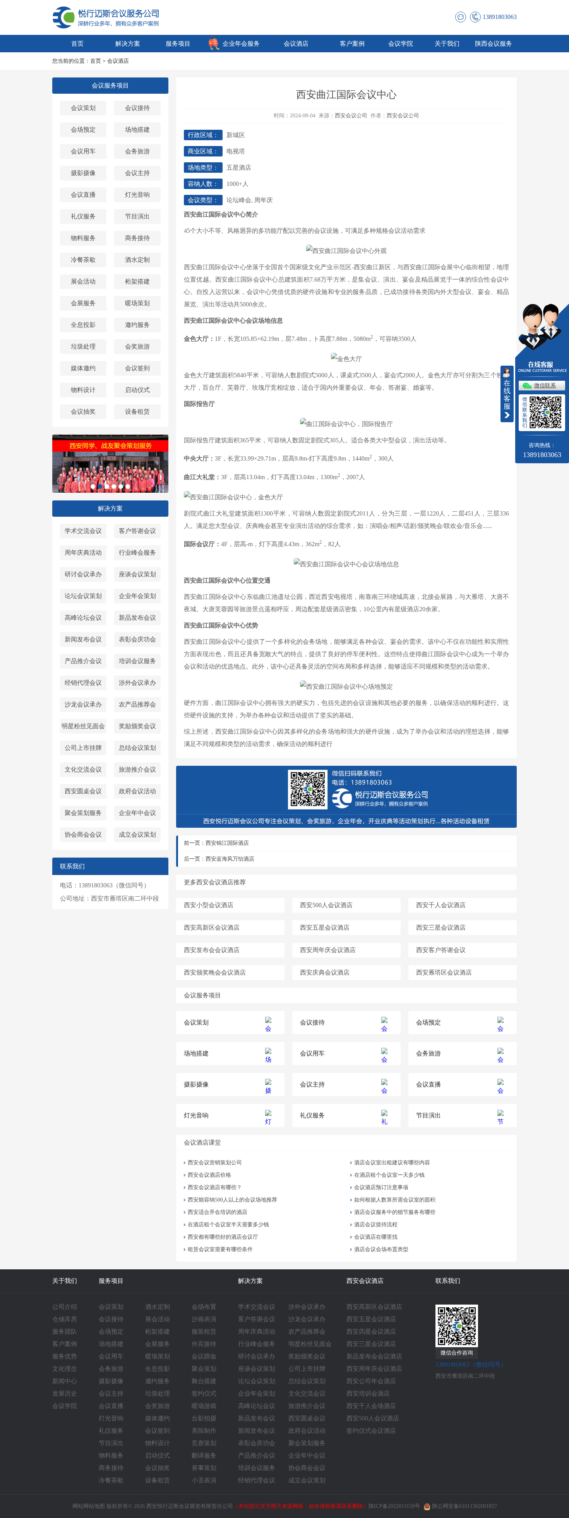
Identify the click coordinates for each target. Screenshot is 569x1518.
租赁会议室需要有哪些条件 (222, 1249)
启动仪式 (137, 390)
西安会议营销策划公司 (215, 1163)
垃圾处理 (83, 346)
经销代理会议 (83, 682)
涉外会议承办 (137, 682)
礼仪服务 (83, 216)
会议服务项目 (110, 85)
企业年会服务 (241, 43)
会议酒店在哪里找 (376, 1237)
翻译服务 (204, 1455)
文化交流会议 (83, 769)
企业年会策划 (137, 596)
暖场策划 (137, 303)
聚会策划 (204, 1368)
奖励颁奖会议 (137, 726)
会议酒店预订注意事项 (381, 1187)
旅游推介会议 (137, 769)
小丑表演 (204, 1480)
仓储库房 (64, 1319)
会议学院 (400, 43)
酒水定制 (137, 259)
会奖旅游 (137, 346)
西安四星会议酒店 (371, 1331)
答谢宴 (397, 387)
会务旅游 (137, 151)
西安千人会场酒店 (371, 1406)
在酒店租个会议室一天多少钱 (389, 1175)
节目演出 (137, 216)
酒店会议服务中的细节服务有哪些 (394, 1212)
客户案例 (352, 43)
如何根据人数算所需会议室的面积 (394, 1200)
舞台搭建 (204, 1381)
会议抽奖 (83, 411)
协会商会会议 (83, 834)
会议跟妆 (204, 1356)
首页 (77, 43)
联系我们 (447, 1280)
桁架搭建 (137, 281)
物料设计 (83, 390)
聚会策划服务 (83, 813)
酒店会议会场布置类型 (381, 1249)
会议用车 (83, 151)
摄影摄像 (83, 173)
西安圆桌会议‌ (83, 791)
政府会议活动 (137, 791)
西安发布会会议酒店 (212, 950)
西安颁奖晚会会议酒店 (215, 972)
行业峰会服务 (137, 552)
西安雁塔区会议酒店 (444, 972)
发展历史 (64, 1393)
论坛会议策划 (83, 596)
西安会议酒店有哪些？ (215, 1187)
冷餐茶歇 (83, 259)
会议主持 (137, 173)
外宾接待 (204, 1344)
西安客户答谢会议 (441, 950)
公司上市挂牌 (83, 747)
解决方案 (127, 43)
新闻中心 (64, 1381)
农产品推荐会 (137, 704)
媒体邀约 (83, 368)
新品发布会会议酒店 (374, 1356)
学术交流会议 (83, 531)
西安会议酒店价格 (209, 1175)
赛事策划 (204, 1468)
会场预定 (83, 129)
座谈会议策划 (137, 574)
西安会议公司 (351, 116)
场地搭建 (137, 129)
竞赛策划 (204, 1443)
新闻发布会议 (83, 639)
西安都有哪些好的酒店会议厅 (223, 1237)
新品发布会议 (137, 617)
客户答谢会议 (137, 531)
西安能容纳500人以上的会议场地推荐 (232, 1200)
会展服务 (83, 303)
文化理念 (64, 1368)
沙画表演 (204, 1319)
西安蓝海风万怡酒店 (230, 859)
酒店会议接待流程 (376, 1224)
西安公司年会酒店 (371, 1381)
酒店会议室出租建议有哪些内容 (392, 1163)
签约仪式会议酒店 (371, 1430)
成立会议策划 (137, 834)
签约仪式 (204, 1393)
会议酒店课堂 (202, 1142)
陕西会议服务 (493, 43)
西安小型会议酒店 (208, 905)
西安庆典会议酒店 (325, 972)
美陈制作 (204, 1430)
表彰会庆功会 (137, 639)
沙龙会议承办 (83, 704)
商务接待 (137, 238)
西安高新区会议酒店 (212, 927)
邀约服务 (137, 324)
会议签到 (137, 368)
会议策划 (83, 108)
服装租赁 (204, 1331)
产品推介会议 (83, 661)
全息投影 (83, 324)
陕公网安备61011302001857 (464, 1506)
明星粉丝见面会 (83, 726)
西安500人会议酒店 (326, 905)
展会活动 (83, 281)
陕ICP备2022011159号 (394, 1506)
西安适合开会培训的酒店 (217, 1212)
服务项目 (178, 43)
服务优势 (64, 1356)
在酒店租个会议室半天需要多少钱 (228, 1224)
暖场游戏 (204, 1406)
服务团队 (64, 1331)
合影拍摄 (204, 1418)
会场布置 (204, 1306)
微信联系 (545, 386)
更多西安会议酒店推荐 (215, 882)
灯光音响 (137, 194)
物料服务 (83, 238)
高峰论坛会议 (83, 617)
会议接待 (137, 108)
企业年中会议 (137, 813)
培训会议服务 (137, 661)
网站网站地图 (88, 1506)
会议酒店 (296, 43)
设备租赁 (137, 411)
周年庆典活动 (83, 552)
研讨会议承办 (83, 574)
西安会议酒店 (365, 1280)
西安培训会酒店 (368, 1393)
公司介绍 (64, 1306)
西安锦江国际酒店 (227, 843)
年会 (376, 387)
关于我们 (447, 43)
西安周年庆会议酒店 (328, 950)
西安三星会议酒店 (441, 927)
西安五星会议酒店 (325, 927)
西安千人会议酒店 (441, 905)
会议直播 (83, 194)
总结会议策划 (137, 747)
